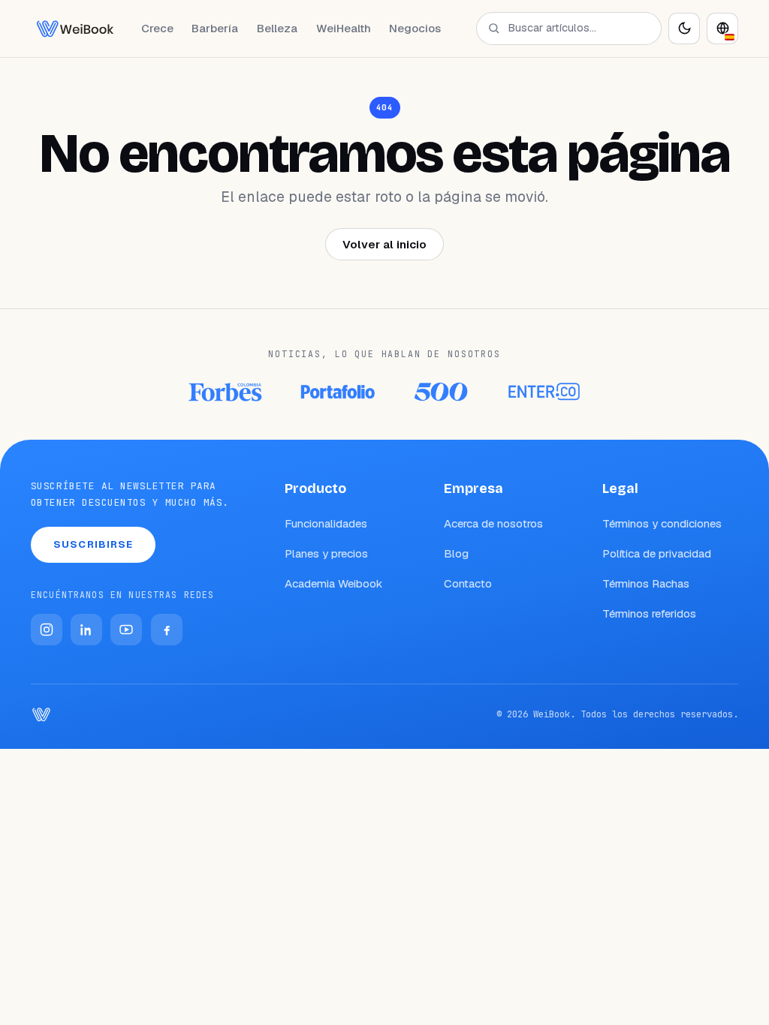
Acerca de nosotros (493, 523)
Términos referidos (649, 613)
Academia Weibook (334, 583)
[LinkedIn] (86, 629)
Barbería (214, 28)
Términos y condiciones (662, 523)
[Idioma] (722, 28)
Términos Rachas (645, 583)
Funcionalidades (326, 523)
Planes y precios (326, 553)
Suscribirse (93, 544)
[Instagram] (46, 629)
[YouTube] (126, 629)
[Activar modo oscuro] (684, 28)
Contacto (468, 583)
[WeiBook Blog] (75, 28)
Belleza (277, 28)
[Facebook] (166, 629)
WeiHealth (343, 28)
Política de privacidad (656, 553)
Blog (456, 553)
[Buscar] (493, 28)
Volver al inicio (384, 244)
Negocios (415, 28)
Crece (157, 28)
